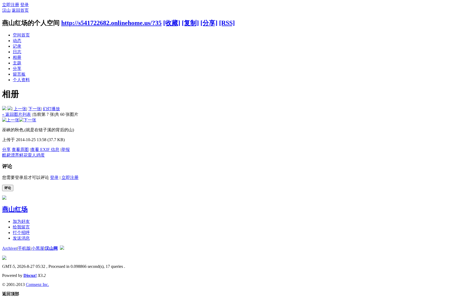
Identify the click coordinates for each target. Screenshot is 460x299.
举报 (65, 149)
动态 (17, 40)
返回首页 (20, 10)
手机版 (24, 248)
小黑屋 (37, 248)
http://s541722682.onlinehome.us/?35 (111, 22)
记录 (17, 46)
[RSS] (227, 22)
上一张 (20, 109)
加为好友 (21, 221)
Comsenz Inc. (37, 284)
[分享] (208, 22)
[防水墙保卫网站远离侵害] (62, 248)
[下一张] (27, 120)
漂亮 (15, 155)
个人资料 (21, 79)
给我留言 (21, 227)
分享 (17, 68)
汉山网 (51, 248)
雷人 (32, 155)
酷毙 (6, 155)
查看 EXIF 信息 (45, 149)
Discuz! (30, 275)
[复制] (190, 22)
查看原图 (20, 149)
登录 (24, 4)
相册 (17, 57)
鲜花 (23, 155)
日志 (17, 52)
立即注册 (10, 4)
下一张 (34, 109)
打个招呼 (21, 232)
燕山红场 (15, 209)
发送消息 (21, 238)
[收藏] (171, 22)
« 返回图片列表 (16, 114)
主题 (17, 63)
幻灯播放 (51, 109)
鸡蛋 (40, 155)
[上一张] (10, 120)
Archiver (9, 248)
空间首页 (21, 35)
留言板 (19, 74)
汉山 (6, 10)
